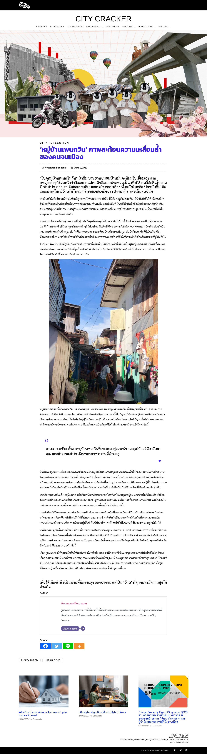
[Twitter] (56, 646)
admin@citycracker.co (179, 742)
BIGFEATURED (29, 660)
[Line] (68, 646)
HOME (174, 735)
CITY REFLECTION (145, 27)
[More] (79, 646)
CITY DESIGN (41, 27)
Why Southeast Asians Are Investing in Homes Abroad (43, 713)
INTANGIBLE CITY (57, 27)
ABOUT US (183, 735)
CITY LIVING (163, 27)
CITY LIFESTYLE (113, 27)
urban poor (53, 660)
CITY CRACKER (103, 19)
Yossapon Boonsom (74, 603)
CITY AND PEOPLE (93, 27)
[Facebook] (45, 646)
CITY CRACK (127, 27)
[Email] (82, 628)
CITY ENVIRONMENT (75, 27)
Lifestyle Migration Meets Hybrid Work (102, 712)
